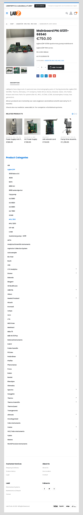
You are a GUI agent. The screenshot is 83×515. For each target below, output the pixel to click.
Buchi (9, 261)
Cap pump (12, 194)
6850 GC (12, 186)
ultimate (10, 415)
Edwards (10, 278)
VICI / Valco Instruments (15, 431)
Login (8, 475)
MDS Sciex (11, 323)
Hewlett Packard (13, 298)
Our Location (47, 471)
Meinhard (10, 327)
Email (54, 75)
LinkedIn (46, 75)
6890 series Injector (16, 190)
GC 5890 (33, 137)
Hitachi (10, 302)
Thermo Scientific (13, 402)
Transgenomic (12, 411)
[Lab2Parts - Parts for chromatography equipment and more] (15, 13)
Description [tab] (14, 83)
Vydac (9, 436)
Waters (10, 440)
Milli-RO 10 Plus (12, 336)
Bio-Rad (10, 257)
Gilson (9, 294)
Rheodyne (10, 381)
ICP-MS (11, 228)
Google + (50, 75)
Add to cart (57, 67)
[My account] (71, 13)
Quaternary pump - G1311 (17, 236)
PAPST (9, 344)
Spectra (10, 390)
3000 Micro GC (14, 174)
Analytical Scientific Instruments (18, 244)
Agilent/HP (48, 60)
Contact (45, 475)
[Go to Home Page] (6, 24)
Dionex (9, 273)
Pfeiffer (10, 361)
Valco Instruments (13, 423)
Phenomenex (12, 365)
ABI (8, 165)
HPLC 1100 (54, 60)
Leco (9, 315)
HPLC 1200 (61, 60)
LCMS (11, 232)
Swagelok (10, 394)
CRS (8, 265)
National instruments (14, 340)
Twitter (42, 75)
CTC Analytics (12, 269)
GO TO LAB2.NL (40, 6)
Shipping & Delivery (12, 468)
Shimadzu (10, 386)
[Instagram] (54, 489)
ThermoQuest (12, 406)
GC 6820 (12, 203)
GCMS (11, 215)
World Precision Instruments (17, 444)
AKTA (9, 240)
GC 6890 (12, 207)
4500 (11, 178)
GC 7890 (12, 211)
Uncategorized (12, 419)
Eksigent (10, 282)
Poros (9, 369)
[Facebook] (44, 489)
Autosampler (12, 253)
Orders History (10, 471)
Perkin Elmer (11, 357)
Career (8, 494)
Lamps (9, 311)
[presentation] (8, 47)
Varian (9, 427)
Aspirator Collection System (17, 248)
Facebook (37, 75)
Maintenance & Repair (13, 491)
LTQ (8, 319)
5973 (10, 182)
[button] (72, 114)
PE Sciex (10, 352)
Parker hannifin (12, 348)
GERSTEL (10, 290)
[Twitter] (49, 489)
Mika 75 (10, 332)
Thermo (10, 398)
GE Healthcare (12, 286)
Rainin (9, 373)
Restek (9, 377)
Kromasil (10, 307)
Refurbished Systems (13, 487)
